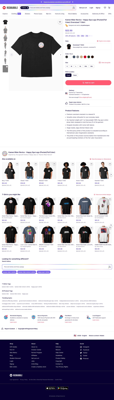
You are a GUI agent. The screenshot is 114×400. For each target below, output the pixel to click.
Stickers (27, 14)
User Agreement (14, 379)
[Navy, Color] (74, 57)
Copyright (59, 361)
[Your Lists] (105, 8)
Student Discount (15, 358)
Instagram (86, 347)
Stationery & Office (98, 14)
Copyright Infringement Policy (28, 328)
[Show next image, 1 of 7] (60, 54)
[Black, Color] (66, 57)
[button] (57, 2)
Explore (5, 14)
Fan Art (12, 350)
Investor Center (36, 350)
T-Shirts (4, 284)
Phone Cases (38, 14)
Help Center (59, 352)
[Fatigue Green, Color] (88, 57)
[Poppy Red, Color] (85, 57)
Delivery (58, 347)
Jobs (32, 361)
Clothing (15, 14)
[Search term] (73, 7)
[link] (9, 272)
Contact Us (59, 364)
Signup (12, 364)
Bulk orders (13, 367)
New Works (13, 352)
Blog (11, 355)
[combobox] (48, 7)
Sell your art (35, 358)
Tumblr (85, 355)
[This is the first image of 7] (11, 54)
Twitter (85, 353)
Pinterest (86, 358)
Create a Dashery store (38, 367)
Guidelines (59, 355)
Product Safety (60, 358)
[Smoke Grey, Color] (77, 57)
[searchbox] (57, 266)
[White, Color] (70, 57)
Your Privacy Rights (62, 367)
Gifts (109, 14)
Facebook (86, 350)
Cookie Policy (58, 379)
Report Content (10, 328)
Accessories (84, 14)
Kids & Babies (72, 14)
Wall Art (48, 14)
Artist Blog (34, 364)
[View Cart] (109, 8)
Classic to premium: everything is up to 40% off (57, 2)
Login (11, 361)
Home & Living (59, 14)
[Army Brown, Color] (92, 57)
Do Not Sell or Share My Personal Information (41, 379)
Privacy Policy (24, 379)
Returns (58, 350)
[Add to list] (60, 22)
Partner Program (36, 352)
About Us (34, 347)
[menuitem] (5, 13)
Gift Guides (13, 347)
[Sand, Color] (81, 57)
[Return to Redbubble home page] (10, 7)
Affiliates (34, 355)
